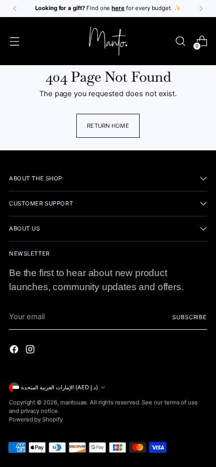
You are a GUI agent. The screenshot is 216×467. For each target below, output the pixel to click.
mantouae (73, 402)
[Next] (201, 8)
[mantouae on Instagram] (31, 351)
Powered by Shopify (36, 419)
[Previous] (15, 8)
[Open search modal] (180, 41)
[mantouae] (108, 41)
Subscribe (189, 317)
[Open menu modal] (14, 41)
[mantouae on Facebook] (15, 351)
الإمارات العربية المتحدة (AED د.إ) (59, 387)
